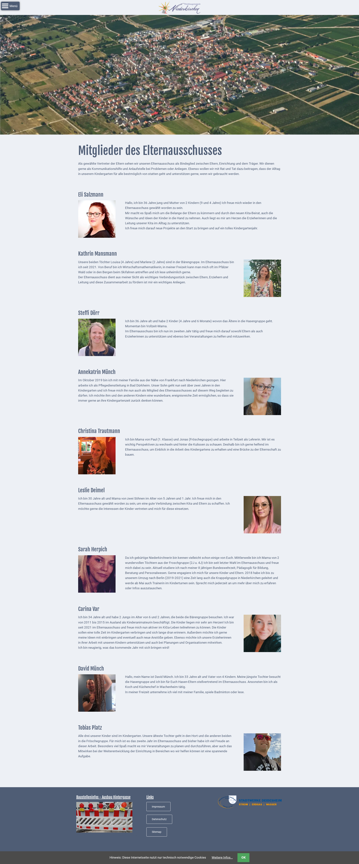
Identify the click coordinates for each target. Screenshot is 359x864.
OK (243, 857)
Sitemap (156, 831)
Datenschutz (159, 819)
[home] (179, 7)
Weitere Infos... (222, 857)
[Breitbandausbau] (104, 817)
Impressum (158, 806)
